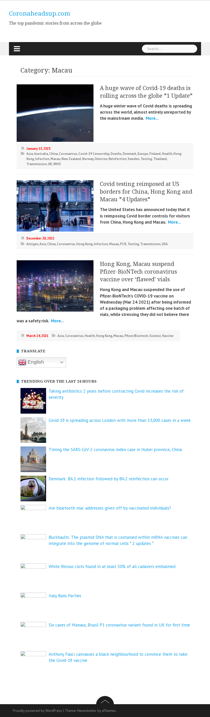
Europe (143, 154)
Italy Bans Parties (65, 596)
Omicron (100, 159)
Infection (42, 159)
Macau (55, 159)
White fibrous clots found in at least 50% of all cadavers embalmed (112, 566)
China (53, 154)
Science (155, 336)
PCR (123, 244)
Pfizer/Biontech (136, 336)
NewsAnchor (86, 710)
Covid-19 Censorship (93, 154)
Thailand (160, 159)
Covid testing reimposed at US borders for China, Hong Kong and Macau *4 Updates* (146, 192)
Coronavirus (68, 154)
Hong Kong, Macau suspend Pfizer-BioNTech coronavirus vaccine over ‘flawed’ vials (138, 272)
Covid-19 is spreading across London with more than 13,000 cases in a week (120, 420)
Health (167, 154)
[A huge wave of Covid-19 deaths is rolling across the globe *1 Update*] (55, 112)
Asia (29, 154)
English (35, 362)
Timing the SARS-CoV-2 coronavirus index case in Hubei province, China (115, 449)
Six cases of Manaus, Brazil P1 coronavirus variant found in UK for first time (119, 625)
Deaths (116, 154)
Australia (41, 154)
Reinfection (117, 159)
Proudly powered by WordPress (37, 710)
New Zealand (71, 159)
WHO (57, 164)
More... (152, 118)
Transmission (36, 164)
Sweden (133, 159)
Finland (155, 154)
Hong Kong (84, 244)
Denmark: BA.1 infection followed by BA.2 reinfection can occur (109, 479)
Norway (87, 159)
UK (50, 164)
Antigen (32, 244)
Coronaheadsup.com (39, 13)
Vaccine (167, 336)
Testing (146, 159)
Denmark (129, 154)
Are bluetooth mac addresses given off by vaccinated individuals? (110, 508)
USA (165, 244)
